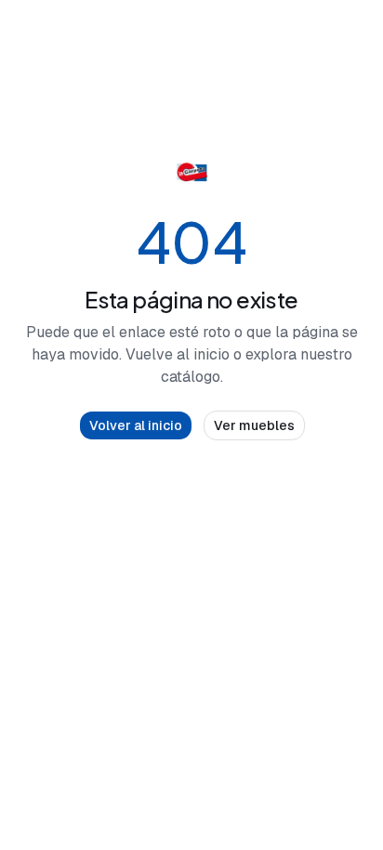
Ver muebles (254, 425)
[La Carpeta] (191, 172)
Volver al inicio (135, 425)
